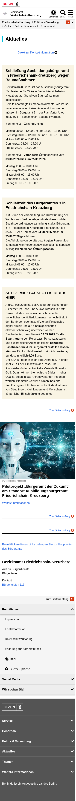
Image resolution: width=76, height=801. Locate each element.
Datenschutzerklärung (19, 639)
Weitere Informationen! (16, 502)
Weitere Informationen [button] (18, 772)
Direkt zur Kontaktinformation (35, 52)
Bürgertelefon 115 (13, 584)
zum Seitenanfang (57, 599)
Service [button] (7, 720)
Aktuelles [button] (8, 751)
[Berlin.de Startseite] (11, 4)
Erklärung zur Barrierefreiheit (23, 648)
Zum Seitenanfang (59, 410)
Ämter (7, 26)
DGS (13, 659)
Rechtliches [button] (10, 609)
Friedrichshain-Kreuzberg (16, 22)
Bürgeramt (49, 26)
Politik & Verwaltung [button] (16, 741)
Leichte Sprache (20, 669)
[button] (70, 22)
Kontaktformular (15, 629)
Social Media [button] (11, 679)
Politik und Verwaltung (46, 22)
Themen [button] (7, 761)
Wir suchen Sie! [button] (13, 689)
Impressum (12, 619)
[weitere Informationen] (5, 13)
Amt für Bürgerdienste (27, 26)
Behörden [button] (9, 731)
